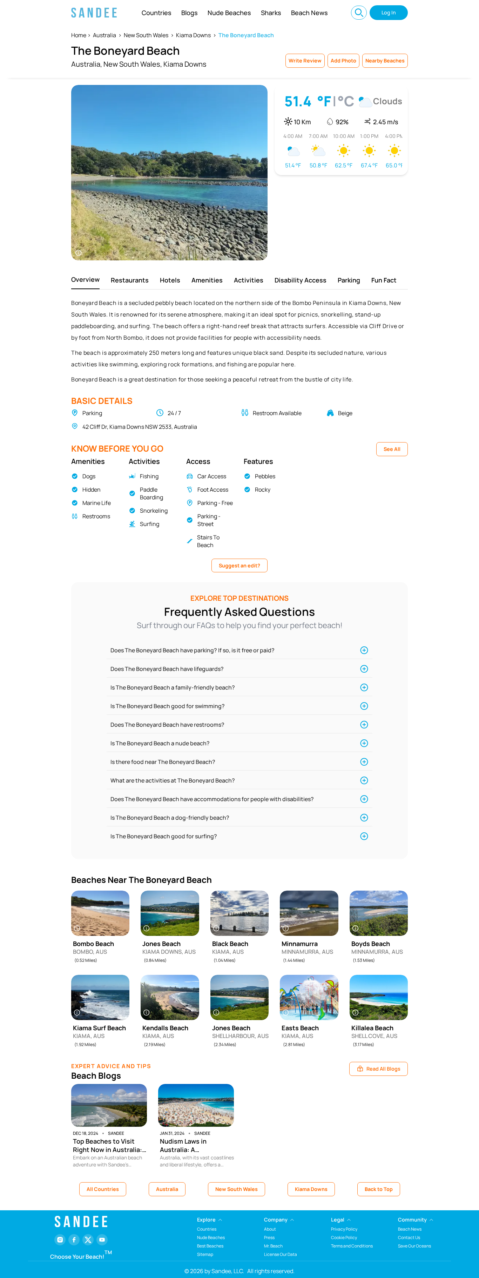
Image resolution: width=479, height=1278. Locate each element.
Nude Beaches (229, 12)
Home (78, 35)
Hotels (170, 280)
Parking (349, 280)
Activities (248, 280)
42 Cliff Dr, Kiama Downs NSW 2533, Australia (139, 427)
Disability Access (300, 280)
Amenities (207, 280)
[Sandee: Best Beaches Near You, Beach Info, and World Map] (94, 13)
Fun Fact (384, 280)
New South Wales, (132, 64)
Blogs (189, 12)
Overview (85, 279)
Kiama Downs (193, 35)
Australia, (86, 64)
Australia (104, 35)
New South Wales (146, 35)
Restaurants (130, 280)
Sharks (271, 12)
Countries (156, 12)
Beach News (309, 12)
